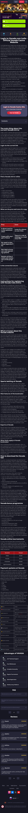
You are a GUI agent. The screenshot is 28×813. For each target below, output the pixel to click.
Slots (3, 785)
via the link (20, 614)
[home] (4, 1)
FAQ (17, 788)
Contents (12, 788)
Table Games (14, 785)
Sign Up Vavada (14, 112)
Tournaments (22, 785)
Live (8, 785)
